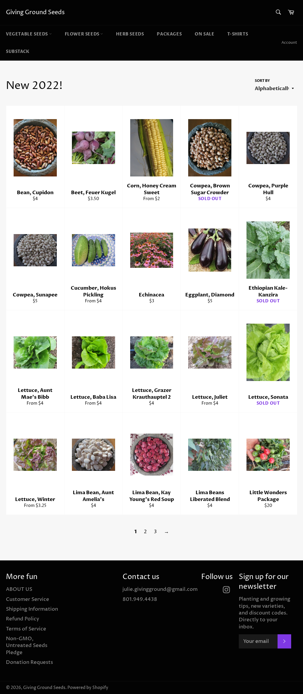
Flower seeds (83, 34)
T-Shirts (237, 34)
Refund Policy (22, 618)
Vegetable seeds (27, 34)
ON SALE (204, 34)
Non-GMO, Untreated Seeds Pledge (26, 645)
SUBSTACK (18, 51)
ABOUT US (19, 589)
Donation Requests (29, 662)
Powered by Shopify (87, 687)
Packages (169, 34)
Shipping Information (32, 609)
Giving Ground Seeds (35, 13)
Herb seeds (130, 34)
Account (289, 42)
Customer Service (27, 599)
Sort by (262, 80)
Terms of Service (26, 629)
